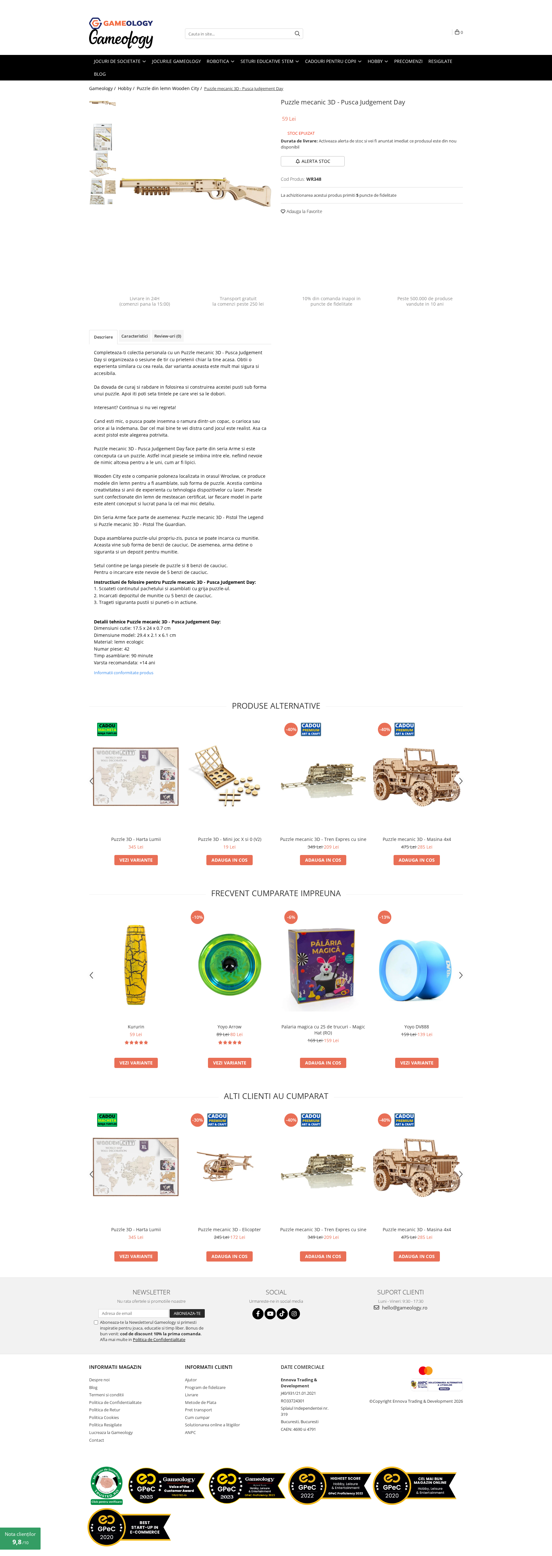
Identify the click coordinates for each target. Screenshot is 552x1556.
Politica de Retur (104, 1410)
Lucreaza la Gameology (111, 1432)
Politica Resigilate (105, 1425)
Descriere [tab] (103, 337)
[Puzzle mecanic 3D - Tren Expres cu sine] (323, 777)
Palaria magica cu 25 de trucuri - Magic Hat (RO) (323, 1030)
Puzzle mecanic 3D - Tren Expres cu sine (323, 839)
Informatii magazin (115, 1367)
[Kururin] (136, 964)
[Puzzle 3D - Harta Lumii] (136, 777)
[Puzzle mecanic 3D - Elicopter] (229, 1167)
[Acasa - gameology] (121, 23)
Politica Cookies (104, 1417)
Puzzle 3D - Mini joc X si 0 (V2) (229, 839)
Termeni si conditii (106, 1395)
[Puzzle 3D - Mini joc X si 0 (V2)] (229, 777)
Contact (96, 1440)
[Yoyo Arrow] (229, 964)
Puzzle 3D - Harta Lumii (136, 839)
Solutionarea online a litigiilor (212, 1425)
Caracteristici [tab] (134, 336)
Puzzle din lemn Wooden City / (170, 88)
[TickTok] (282, 1313)
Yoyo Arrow (229, 1027)
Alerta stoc (316, 161)
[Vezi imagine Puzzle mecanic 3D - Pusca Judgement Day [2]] (102, 164)
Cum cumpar (197, 1417)
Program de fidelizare (205, 1387)
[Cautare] (297, 33)
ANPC (190, 1432)
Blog (93, 1387)
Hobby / (127, 88)
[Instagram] (294, 1313)
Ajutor (191, 1380)
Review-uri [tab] (167, 336)
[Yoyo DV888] (416, 964)
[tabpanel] (195, 192)
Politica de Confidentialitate (159, 1339)
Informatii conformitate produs (123, 672)
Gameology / (103, 88)
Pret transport (198, 1410)
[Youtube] (270, 1313)
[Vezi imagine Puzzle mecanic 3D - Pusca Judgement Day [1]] (102, 137)
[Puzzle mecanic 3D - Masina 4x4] (416, 777)
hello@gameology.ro (404, 1307)
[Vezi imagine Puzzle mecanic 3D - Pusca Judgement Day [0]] (102, 103)
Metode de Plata (200, 1402)
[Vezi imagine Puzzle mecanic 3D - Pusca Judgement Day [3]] (102, 191)
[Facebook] (258, 1313)
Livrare (191, 1395)
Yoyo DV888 (416, 1027)
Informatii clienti (209, 1367)
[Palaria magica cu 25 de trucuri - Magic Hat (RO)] (323, 964)
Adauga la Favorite (303, 211)
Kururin (136, 1027)
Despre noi (99, 1380)
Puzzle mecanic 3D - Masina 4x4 (417, 839)
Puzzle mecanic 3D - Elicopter (229, 1229)
